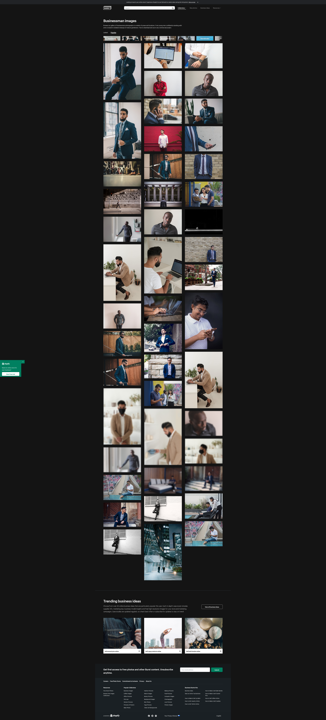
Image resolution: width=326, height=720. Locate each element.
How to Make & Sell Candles (212, 701)
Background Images (149, 699)
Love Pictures (168, 702)
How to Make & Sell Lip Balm (192, 698)
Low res (135, 98)
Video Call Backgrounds (150, 707)
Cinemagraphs (168, 699)
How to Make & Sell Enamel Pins (212, 694)
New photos (193, 8)
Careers (105, 681)
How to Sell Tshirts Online (192, 704)
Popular (113, 32)
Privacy (141, 681)
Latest (105, 32)
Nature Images (148, 693)
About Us (148, 681)
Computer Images (169, 696)
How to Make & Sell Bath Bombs (214, 691)
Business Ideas (189, 691)
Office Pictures (128, 696)
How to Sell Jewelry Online (192, 701)
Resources (216, 8)
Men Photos (147, 702)
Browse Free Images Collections (108, 694)
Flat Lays (126, 699)
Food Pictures (168, 693)
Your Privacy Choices (171, 715)
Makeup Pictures (169, 691)
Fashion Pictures (148, 691)
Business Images (128, 691)
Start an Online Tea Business (192, 693)
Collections (181, 8)
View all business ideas (212, 607)
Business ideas (205, 8)
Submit (217, 670)
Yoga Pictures (148, 705)
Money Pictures (148, 696)
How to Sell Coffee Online (212, 698)
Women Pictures (128, 702)
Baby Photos (127, 707)
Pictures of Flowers (129, 705)
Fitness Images (169, 705)
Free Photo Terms (115, 681)
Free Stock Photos (108, 691)
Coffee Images (128, 693)
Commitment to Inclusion (130, 681)
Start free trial (10, 374)
